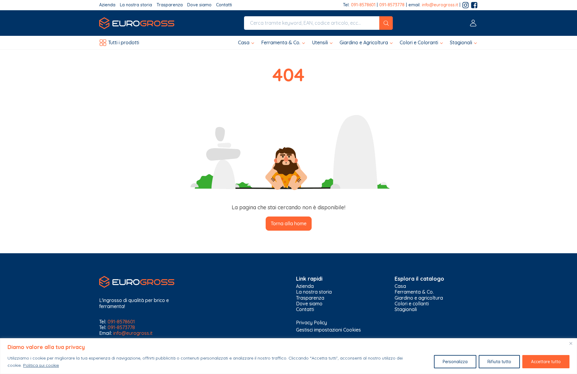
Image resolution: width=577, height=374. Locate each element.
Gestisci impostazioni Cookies (328, 330)
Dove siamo (199, 5)
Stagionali (406, 309)
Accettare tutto (546, 361)
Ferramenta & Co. (414, 292)
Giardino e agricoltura (419, 298)
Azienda (107, 5)
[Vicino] (570, 343)
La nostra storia (136, 5)
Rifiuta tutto (499, 361)
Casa (400, 286)
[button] (246, 42)
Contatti (224, 5)
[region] (288, 356)
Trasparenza (170, 5)
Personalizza (455, 361)
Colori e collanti (412, 304)
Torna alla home (289, 223)
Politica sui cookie (41, 365)
